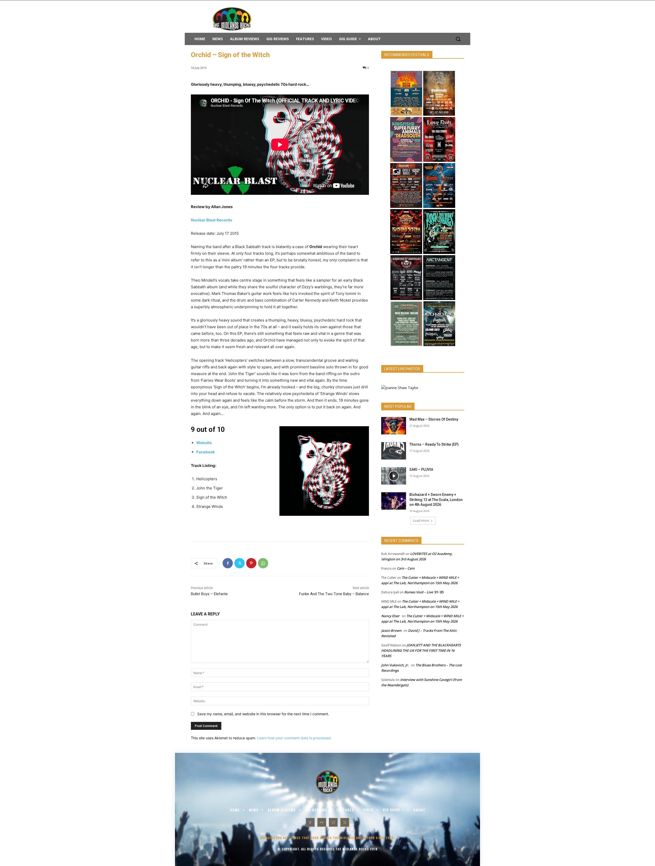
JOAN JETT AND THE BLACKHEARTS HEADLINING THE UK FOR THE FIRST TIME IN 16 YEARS (421, 650)
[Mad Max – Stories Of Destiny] (393, 425)
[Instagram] (333, 822)
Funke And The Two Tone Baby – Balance (334, 594)
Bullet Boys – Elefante (209, 594)
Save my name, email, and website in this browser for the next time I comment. (263, 714)
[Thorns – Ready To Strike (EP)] (393, 450)
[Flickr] (321, 822)
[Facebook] (228, 563)
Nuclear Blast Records (211, 220)
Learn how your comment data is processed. (294, 738)
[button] (458, 39)
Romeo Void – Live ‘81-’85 (423, 592)
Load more (421, 520)
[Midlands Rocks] (399, 387)
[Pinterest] (251, 563)
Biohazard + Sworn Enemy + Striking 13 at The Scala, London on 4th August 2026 (436, 500)
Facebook (205, 452)
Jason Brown (391, 630)
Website (204, 442)
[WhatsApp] (263, 563)
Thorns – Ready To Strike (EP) (434, 444)
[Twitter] (239, 563)
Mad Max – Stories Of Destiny (433, 419)
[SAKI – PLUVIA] (393, 476)
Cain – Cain (405, 568)
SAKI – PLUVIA (421, 469)
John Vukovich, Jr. (395, 665)
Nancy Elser (390, 616)
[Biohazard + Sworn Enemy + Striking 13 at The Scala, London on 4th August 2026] (393, 501)
